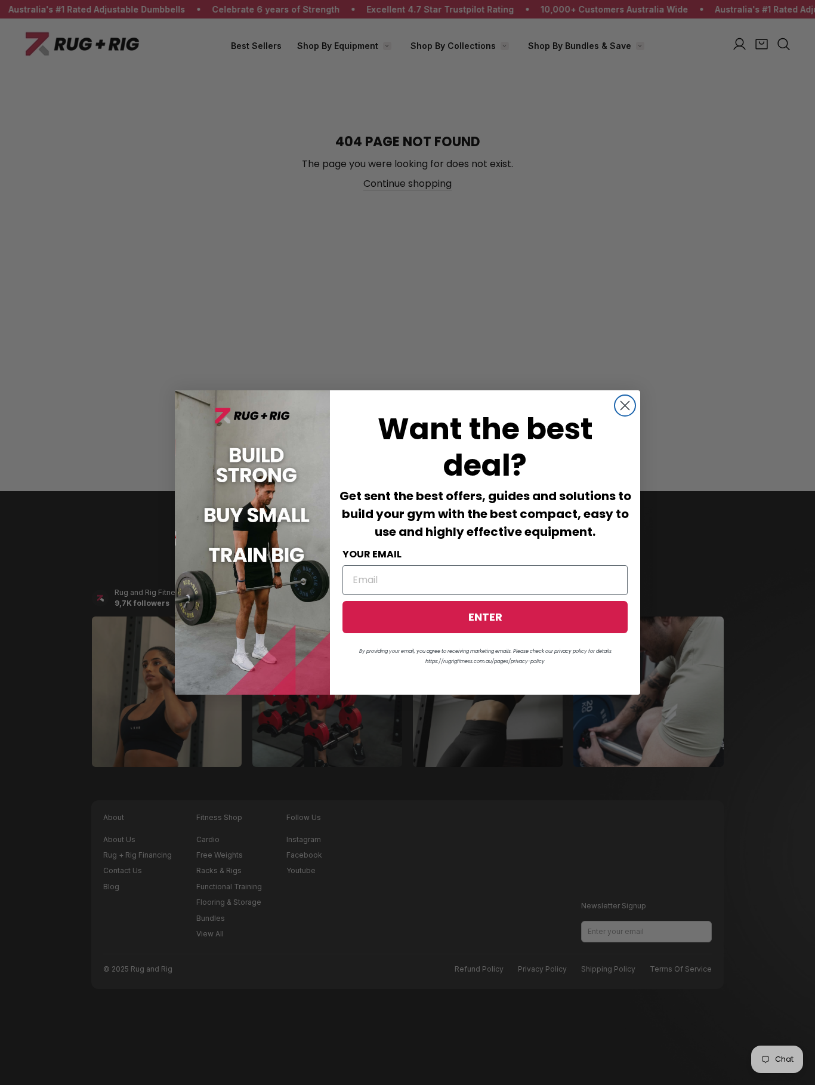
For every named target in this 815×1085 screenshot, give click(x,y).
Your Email (372, 554)
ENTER (485, 616)
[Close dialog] (625, 405)
